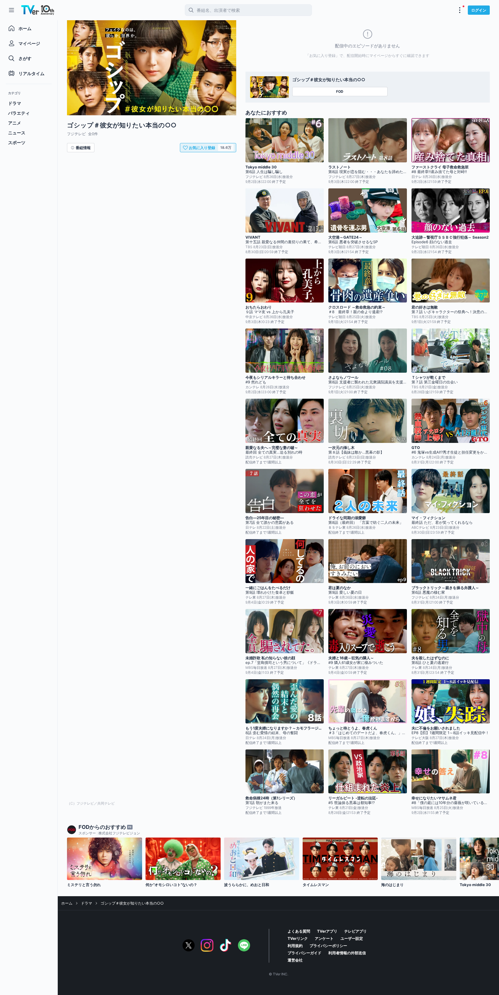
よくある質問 (299, 931)
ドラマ (86, 903)
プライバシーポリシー (328, 945)
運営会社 (295, 960)
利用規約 (295, 945)
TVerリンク (298, 938)
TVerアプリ (327, 931)
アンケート (324, 938)
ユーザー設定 (351, 938)
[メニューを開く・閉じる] (459, 10)
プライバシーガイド (304, 953)
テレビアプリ (355, 931)
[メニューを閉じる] (11, 10)
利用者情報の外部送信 (347, 953)
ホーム (66, 903)
